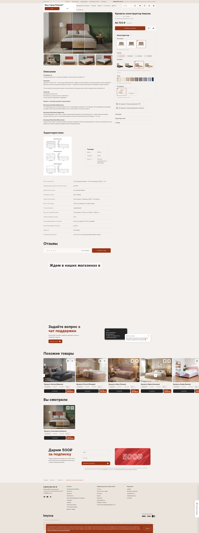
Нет (67, 8)
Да (52, 8)
